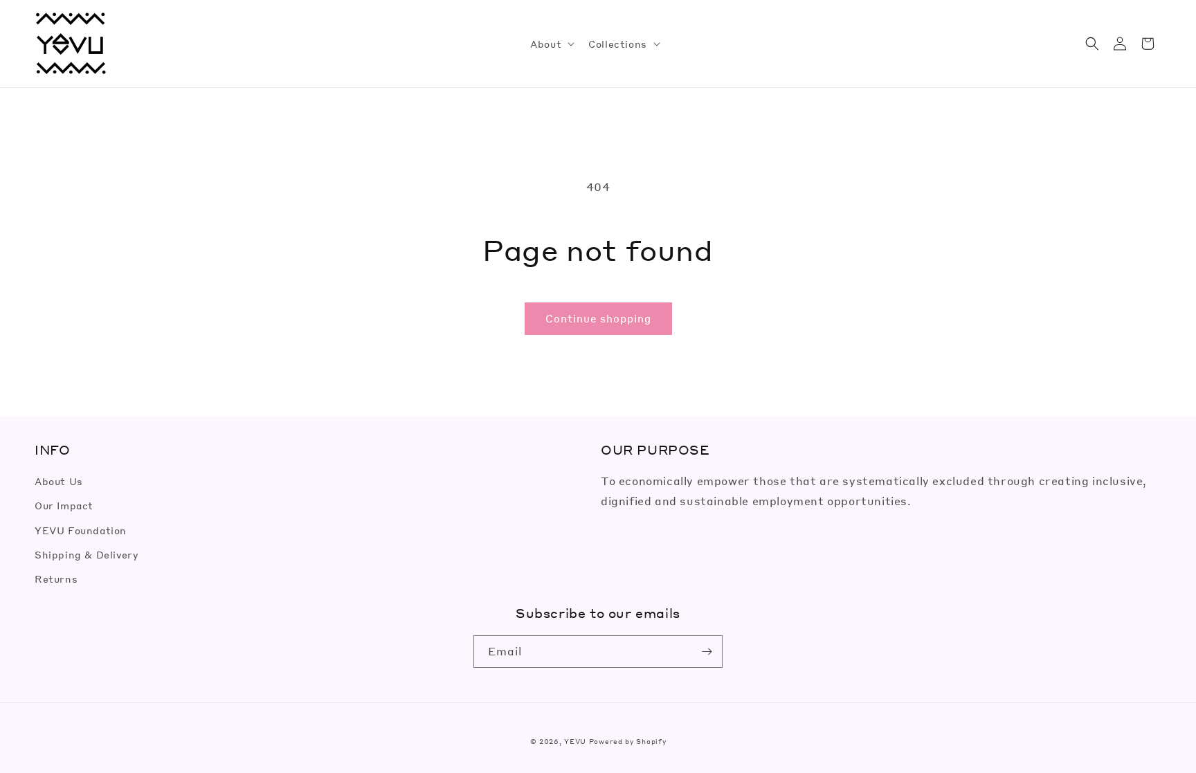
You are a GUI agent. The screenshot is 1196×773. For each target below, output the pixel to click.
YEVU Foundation (81, 530)
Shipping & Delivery (86, 554)
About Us (59, 481)
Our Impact (64, 505)
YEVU (575, 741)
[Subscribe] (706, 651)
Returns (56, 578)
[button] (551, 43)
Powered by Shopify (628, 741)
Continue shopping (598, 318)
